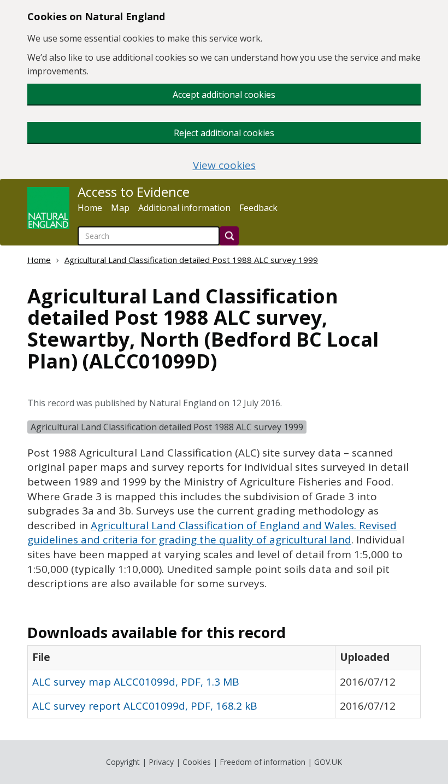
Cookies (196, 762)
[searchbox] (149, 235)
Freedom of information (262, 762)
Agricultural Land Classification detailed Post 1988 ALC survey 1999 (191, 259)
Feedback (258, 207)
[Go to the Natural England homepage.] (48, 208)
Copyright (123, 762)
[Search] (229, 235)
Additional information (184, 207)
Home (90, 207)
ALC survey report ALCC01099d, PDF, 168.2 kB (144, 706)
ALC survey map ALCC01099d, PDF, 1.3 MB (135, 682)
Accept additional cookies (224, 95)
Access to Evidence (134, 191)
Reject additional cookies (224, 133)
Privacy (161, 762)
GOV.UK (328, 762)
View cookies (224, 165)
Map (120, 207)
